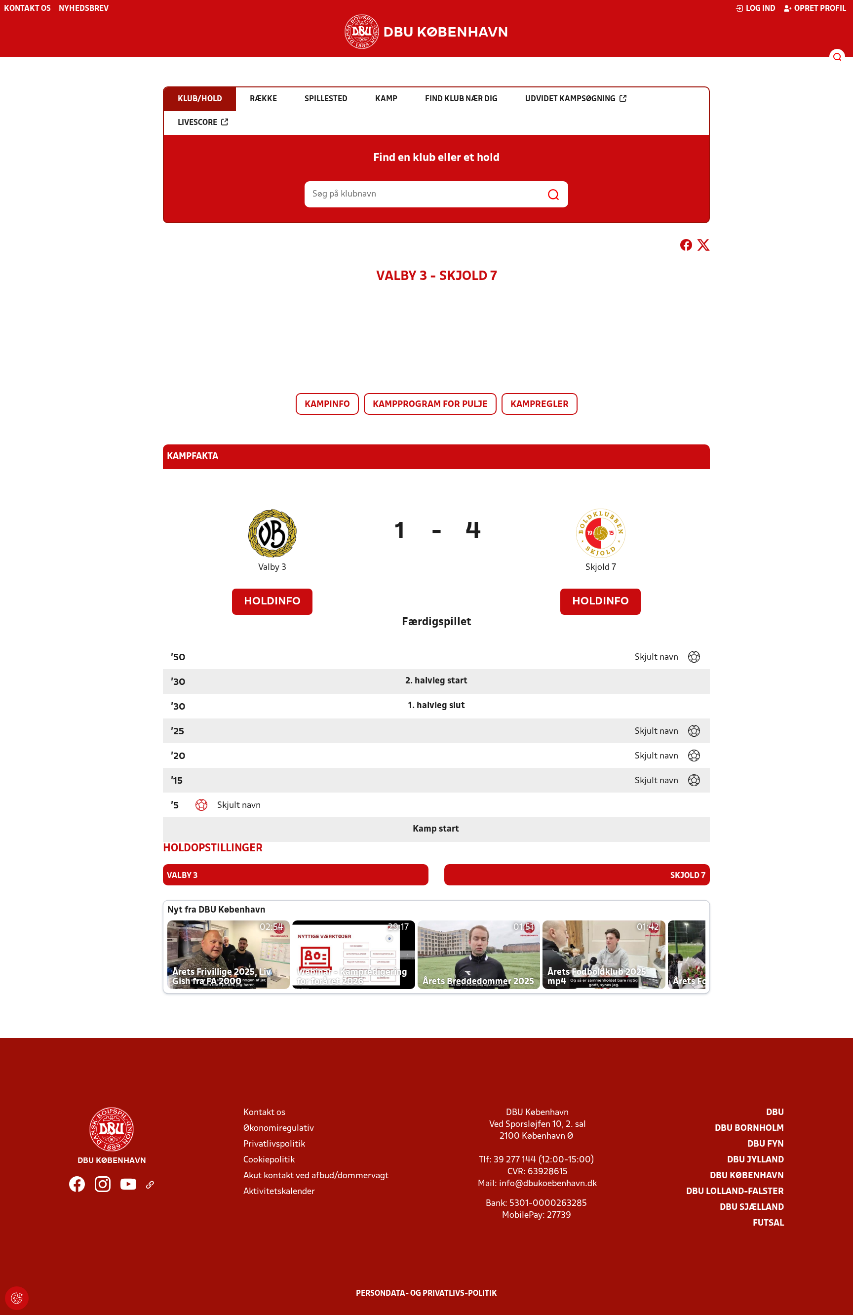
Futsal (768, 1223)
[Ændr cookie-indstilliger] (17, 1298)
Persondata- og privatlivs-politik (426, 1293)
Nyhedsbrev (84, 8)
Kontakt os (27, 8)
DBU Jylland (755, 1160)
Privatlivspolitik (274, 1144)
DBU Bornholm (749, 1128)
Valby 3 (272, 567)
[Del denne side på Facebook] (686, 247)
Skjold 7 (600, 567)
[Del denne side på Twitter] (703, 247)
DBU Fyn (765, 1144)
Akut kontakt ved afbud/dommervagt (315, 1176)
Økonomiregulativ (278, 1128)
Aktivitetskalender (279, 1192)
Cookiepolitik (269, 1160)
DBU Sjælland (752, 1207)
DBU (775, 1113)
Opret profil (820, 8)
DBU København (747, 1176)
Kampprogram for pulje (430, 404)
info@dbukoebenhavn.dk (548, 1184)
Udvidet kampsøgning (570, 99)
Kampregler (539, 404)
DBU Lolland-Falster (735, 1192)
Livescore (197, 123)
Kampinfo (327, 404)
